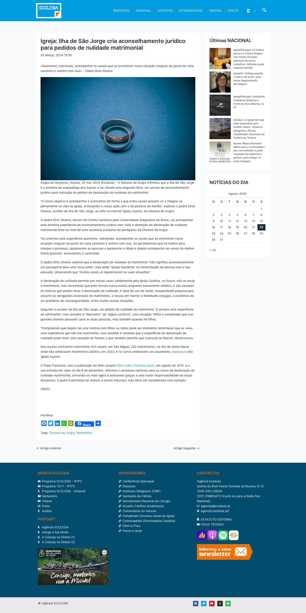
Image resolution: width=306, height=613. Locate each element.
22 (261, 227)
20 (245, 227)
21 (253, 227)
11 (229, 221)
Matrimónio (84, 433)
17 (221, 227)
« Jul (212, 250)
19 (237, 227)
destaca (177, 351)
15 (261, 221)
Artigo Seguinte (186, 448)
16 (213, 227)
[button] (254, 10)
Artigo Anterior (48, 448)
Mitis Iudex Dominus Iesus (135, 365)
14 (253, 221)
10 (221, 221)
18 (229, 227)
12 (237, 221)
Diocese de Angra (62, 433)
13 (245, 221)
